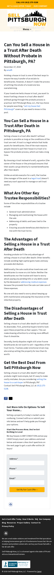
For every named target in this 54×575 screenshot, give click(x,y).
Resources (11, 522)
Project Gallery (23, 522)
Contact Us (36, 522)
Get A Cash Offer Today (19, 6)
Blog (4, 522)
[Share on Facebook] (6, 398)
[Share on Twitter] (10, 398)
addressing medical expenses (34, 282)
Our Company (40, 6)
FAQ (36, 519)
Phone (13, 468)
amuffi (9, 70)
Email (12, 478)
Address (13, 458)
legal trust (36, 178)
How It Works (28, 519)
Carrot (39, 571)
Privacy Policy (8, 526)
